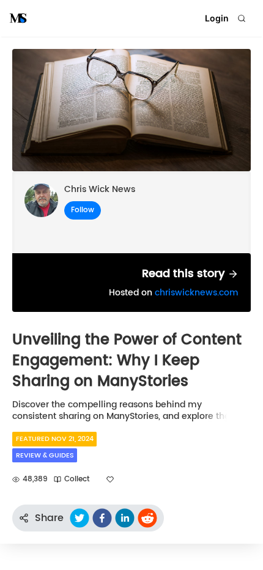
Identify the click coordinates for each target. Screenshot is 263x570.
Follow (82, 210)
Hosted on (174, 293)
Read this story (185, 274)
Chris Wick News (99, 189)
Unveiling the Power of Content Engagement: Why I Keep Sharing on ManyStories (127, 360)
